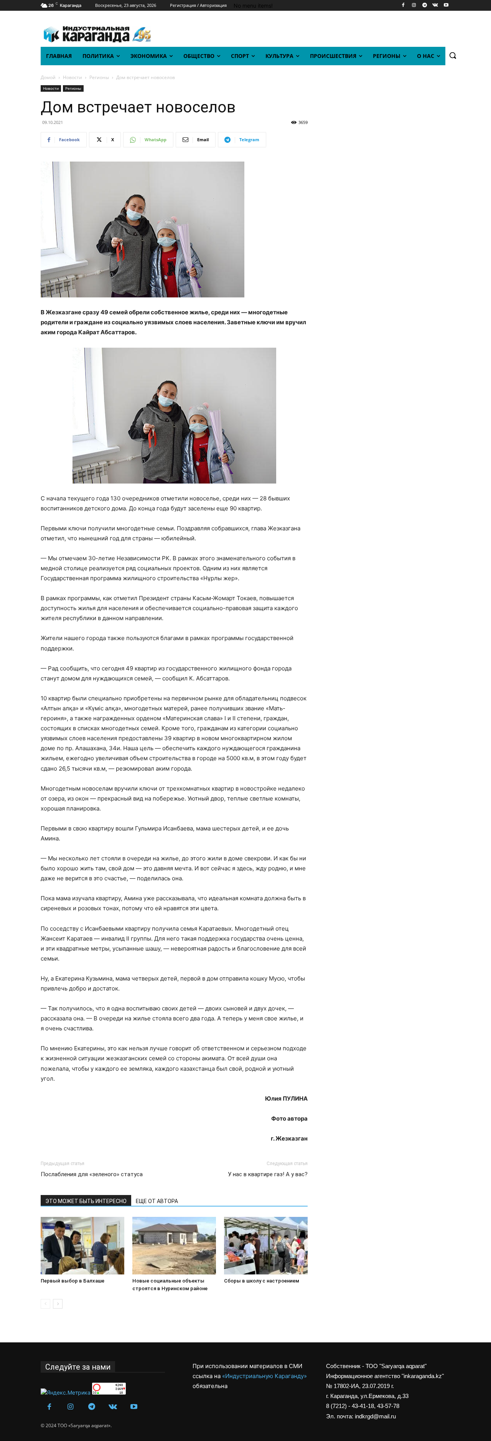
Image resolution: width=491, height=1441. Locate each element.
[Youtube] (446, 5)
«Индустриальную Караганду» (264, 1376)
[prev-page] (45, 1304)
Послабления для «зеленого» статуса (92, 1174)
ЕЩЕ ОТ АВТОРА (157, 1201)
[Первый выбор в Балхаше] (82, 1245)
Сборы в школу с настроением (261, 1281)
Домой (48, 77)
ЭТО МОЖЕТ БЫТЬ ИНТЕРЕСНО (86, 1201)
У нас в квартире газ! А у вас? (268, 1174)
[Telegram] (424, 5)
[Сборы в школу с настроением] (266, 1245)
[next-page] (58, 1304)
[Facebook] (403, 5)
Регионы (99, 77)
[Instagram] (414, 5)
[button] (452, 55)
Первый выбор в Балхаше (72, 1281)
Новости (72, 77)
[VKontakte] (435, 5)
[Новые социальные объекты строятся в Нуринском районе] (174, 1245)
